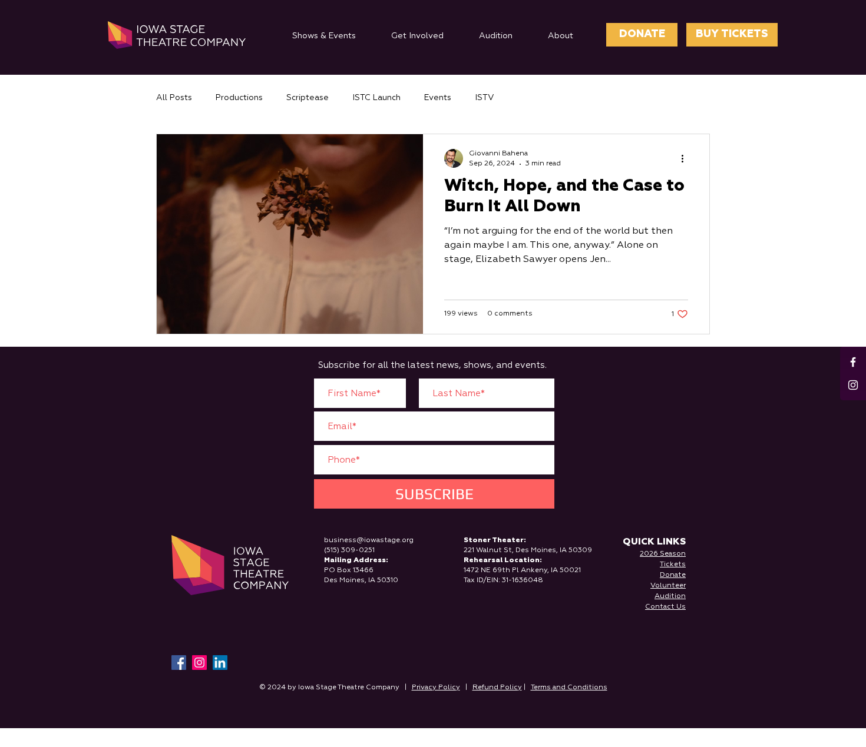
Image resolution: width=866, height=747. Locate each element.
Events (437, 98)
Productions (239, 98)
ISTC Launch (376, 98)
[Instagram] (199, 662)
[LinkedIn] (220, 662)
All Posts (174, 98)
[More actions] (686, 158)
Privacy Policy (436, 687)
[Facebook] (178, 662)
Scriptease (307, 98)
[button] (324, 36)
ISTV (484, 98)
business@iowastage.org (369, 540)
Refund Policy (497, 687)
